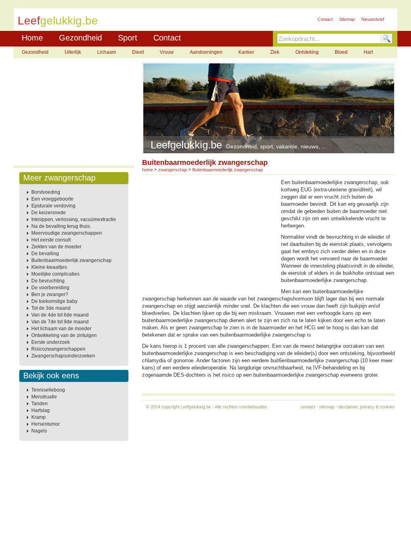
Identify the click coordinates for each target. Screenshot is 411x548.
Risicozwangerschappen (58, 349)
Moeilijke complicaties (55, 274)
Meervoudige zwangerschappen (66, 233)
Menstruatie (44, 397)
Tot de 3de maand (51, 308)
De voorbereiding (50, 287)
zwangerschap (172, 169)
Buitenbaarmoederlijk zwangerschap (71, 260)
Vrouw (167, 52)
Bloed (341, 52)
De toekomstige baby (54, 301)
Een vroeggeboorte (52, 199)
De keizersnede (48, 212)
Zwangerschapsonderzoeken (63, 356)
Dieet (138, 52)
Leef (58, 20)
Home (32, 37)
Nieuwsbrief (372, 19)
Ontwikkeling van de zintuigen (64, 335)
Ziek (274, 52)
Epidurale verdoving (53, 206)
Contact (325, 19)
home (147, 169)
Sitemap (347, 19)
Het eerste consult (51, 240)
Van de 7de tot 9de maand (60, 322)
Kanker (246, 52)
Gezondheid (80, 37)
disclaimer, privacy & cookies (366, 406)
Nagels (39, 431)
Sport (127, 37)
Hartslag (40, 410)
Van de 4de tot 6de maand (60, 315)
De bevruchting (48, 281)
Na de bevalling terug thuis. (61, 226)
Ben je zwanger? (49, 294)
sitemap (326, 406)
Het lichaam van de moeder (61, 328)
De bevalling (45, 253)
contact (308, 406)
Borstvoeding (45, 192)
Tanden (39, 403)
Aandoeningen (206, 52)
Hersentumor (45, 424)
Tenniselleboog (48, 390)
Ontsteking (307, 52)
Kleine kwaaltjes (49, 267)
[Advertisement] (74, 112)
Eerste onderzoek (50, 342)
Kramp (38, 417)
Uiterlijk (73, 52)
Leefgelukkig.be (196, 406)
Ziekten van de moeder (56, 247)
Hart (368, 52)
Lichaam (106, 52)
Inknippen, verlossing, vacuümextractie (73, 219)
